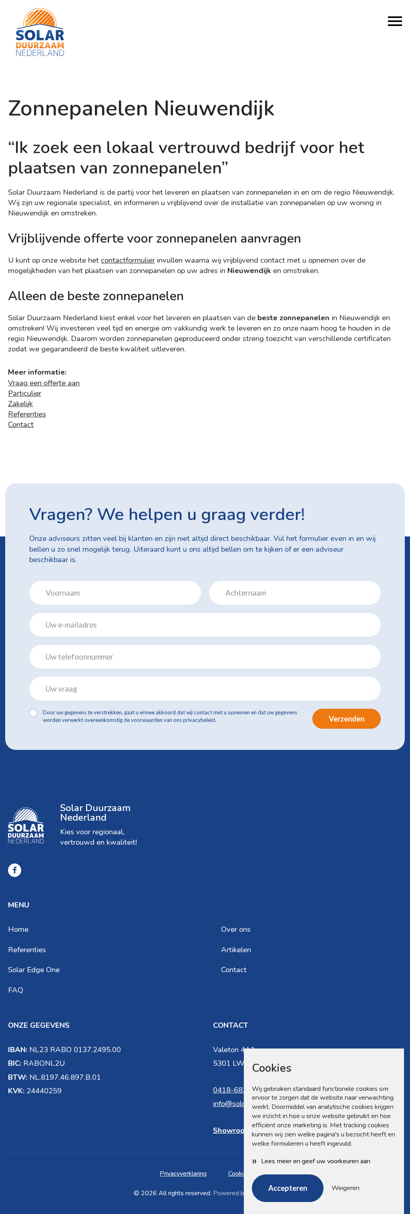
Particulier (24, 393)
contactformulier (128, 260)
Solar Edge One (34, 970)
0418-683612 (236, 1090)
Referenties (27, 414)
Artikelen (236, 950)
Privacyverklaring (183, 1173)
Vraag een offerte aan (44, 383)
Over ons (236, 929)
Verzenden (346, 718)
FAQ (15, 990)
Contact (21, 424)
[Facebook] (14, 870)
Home (18, 929)
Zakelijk (20, 404)
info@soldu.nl (235, 1103)
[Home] (40, 32)
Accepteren (287, 1188)
